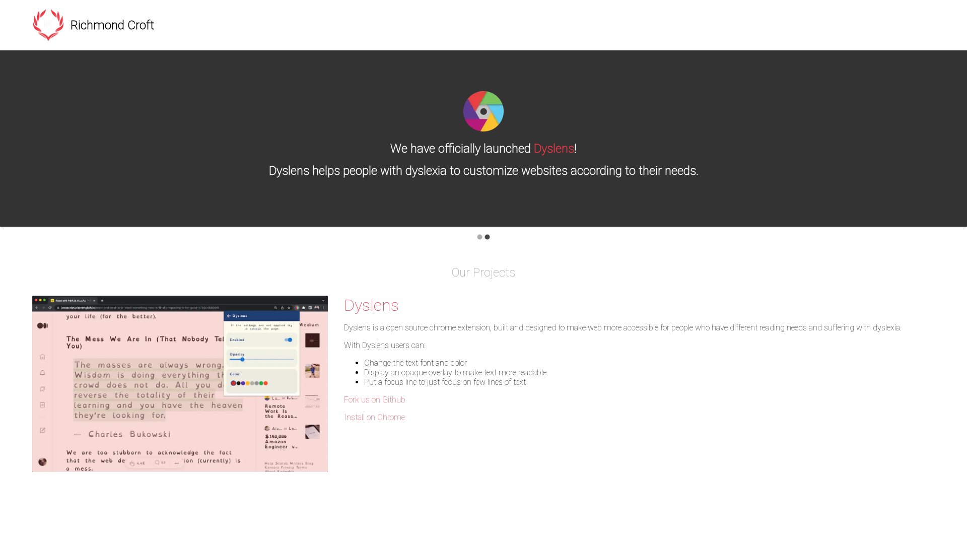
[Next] (952, 145)
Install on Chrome (374, 417)
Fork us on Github (374, 399)
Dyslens (554, 149)
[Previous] (15, 145)
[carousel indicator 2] (487, 237)
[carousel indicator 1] (480, 237)
